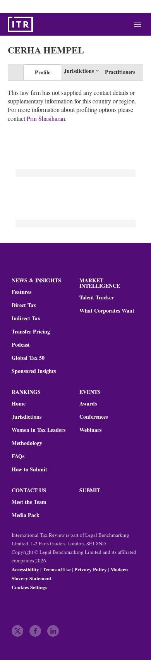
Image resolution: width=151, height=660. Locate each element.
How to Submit (29, 469)
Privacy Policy (90, 569)
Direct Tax (24, 305)
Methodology (27, 443)
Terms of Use (57, 569)
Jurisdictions (26, 416)
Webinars (90, 430)
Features (21, 292)
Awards (88, 403)
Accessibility (25, 569)
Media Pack (25, 515)
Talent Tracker (96, 297)
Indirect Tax (26, 318)
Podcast (21, 344)
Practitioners (120, 72)
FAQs (18, 456)
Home (19, 403)
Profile (42, 72)
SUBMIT (89, 490)
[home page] (20, 24)
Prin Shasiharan (46, 118)
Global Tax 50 (28, 358)
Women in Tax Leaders (38, 430)
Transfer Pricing (31, 331)
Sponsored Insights (34, 371)
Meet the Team (29, 502)
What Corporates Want (106, 310)
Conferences (93, 416)
